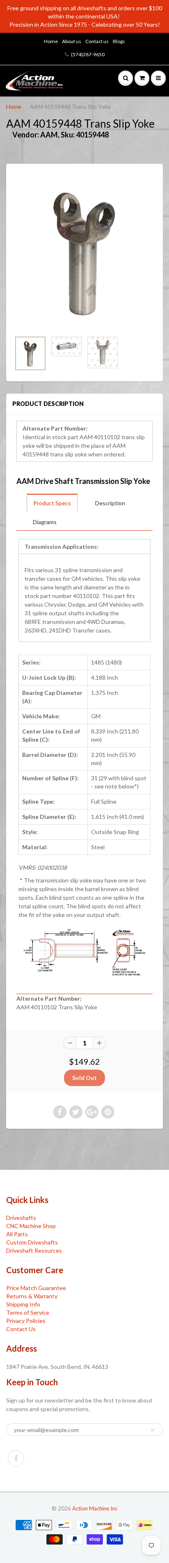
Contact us (97, 41)
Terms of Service (27, 1312)
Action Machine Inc (94, 1508)
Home (51, 41)
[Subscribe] (152, 1430)
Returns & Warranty (31, 1296)
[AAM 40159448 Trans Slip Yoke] (84, 252)
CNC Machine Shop (31, 1225)
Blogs (119, 41)
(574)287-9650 (88, 54)
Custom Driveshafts (32, 1242)
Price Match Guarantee (36, 1287)
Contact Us (21, 1328)
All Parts (17, 1234)
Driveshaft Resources (34, 1250)
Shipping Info (23, 1304)
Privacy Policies (26, 1320)
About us (71, 41)
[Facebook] (16, 1458)
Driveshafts (21, 1217)
